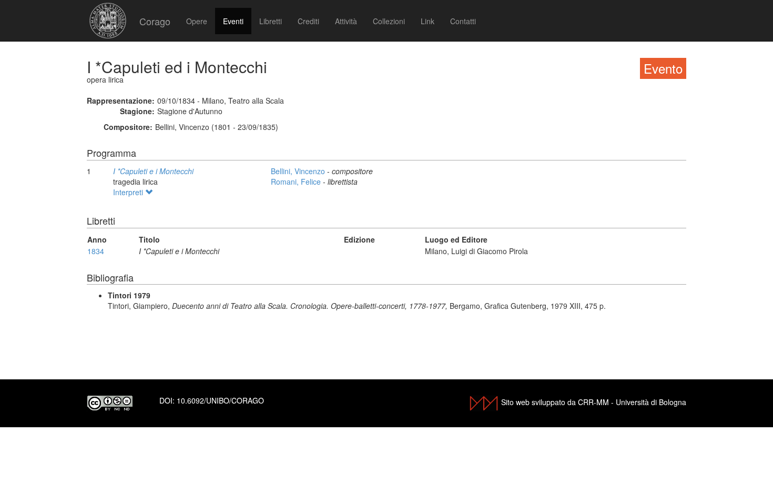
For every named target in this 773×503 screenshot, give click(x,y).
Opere (196, 21)
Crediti (308, 21)
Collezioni (389, 21)
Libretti (270, 21)
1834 (95, 251)
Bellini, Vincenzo (299, 171)
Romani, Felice (297, 181)
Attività (346, 21)
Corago (154, 21)
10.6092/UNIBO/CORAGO (220, 400)
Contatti (463, 21)
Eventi (233, 21)
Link (427, 21)
